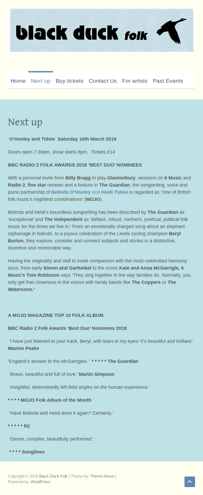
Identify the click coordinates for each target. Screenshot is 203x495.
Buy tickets (70, 81)
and (89, 192)
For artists (134, 81)
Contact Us (103, 81)
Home (18, 81)
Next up (40, 81)
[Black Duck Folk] (101, 30)
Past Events (168, 81)
